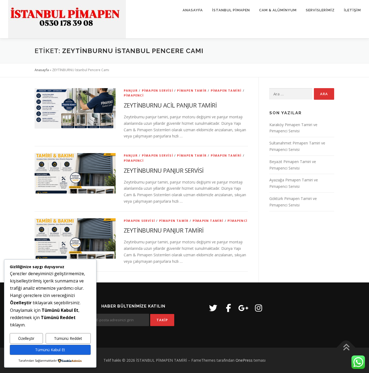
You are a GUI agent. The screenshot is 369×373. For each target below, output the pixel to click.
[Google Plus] (243, 308)
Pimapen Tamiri (226, 90)
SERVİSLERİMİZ (320, 10)
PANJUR (131, 90)
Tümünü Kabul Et (50, 349)
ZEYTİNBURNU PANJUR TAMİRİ (163, 230)
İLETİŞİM (352, 10)
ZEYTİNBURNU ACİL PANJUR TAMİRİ (170, 105)
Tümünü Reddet (68, 338)
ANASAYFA (193, 10)
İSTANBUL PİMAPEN (231, 10)
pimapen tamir (192, 90)
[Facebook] (228, 308)
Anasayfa (42, 70)
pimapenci (134, 95)
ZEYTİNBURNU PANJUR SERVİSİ (163, 170)
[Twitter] (213, 308)
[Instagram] (258, 308)
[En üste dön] (346, 347)
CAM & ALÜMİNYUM (278, 10)
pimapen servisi (157, 90)
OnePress (244, 360)
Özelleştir (26, 338)
